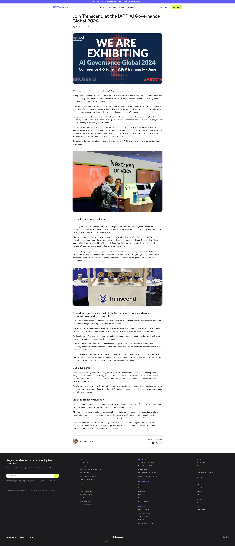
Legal (198, 494)
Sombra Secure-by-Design (87, 479)
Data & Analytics (85, 498)
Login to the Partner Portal (146, 523)
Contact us (200, 487)
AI (139, 484)
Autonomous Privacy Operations (89, 476)
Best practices (201, 462)
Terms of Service (47, 490)
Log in (167, 7)
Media (140, 498)
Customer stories (202, 466)
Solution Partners (143, 516)
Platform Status (201, 509)
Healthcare (141, 491)
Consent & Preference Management (90, 469)
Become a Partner (143, 509)
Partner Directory (143, 520)
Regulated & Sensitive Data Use (147, 476)
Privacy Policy (37, 490)
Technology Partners (144, 513)
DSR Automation (84, 472)
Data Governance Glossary (205, 472)
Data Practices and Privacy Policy (23, 481)
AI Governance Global (98, 91)
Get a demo (176, 7)
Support (22, 537)
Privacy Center (11, 537)
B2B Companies (143, 501)
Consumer (141, 487)
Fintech (140, 494)
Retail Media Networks (144, 469)
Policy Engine (83, 466)
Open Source (201, 503)
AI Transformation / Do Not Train (147, 462)
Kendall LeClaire (88, 441)
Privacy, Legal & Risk (86, 504)
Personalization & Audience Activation (149, 466)
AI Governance (84, 462)
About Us (199, 481)
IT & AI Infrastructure (86, 491)
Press (198, 484)
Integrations (83, 483)
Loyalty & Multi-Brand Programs (147, 472)
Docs (160, 7)
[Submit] (56, 476)
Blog (198, 469)
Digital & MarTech (85, 501)
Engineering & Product (86, 494)
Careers (199, 491)
